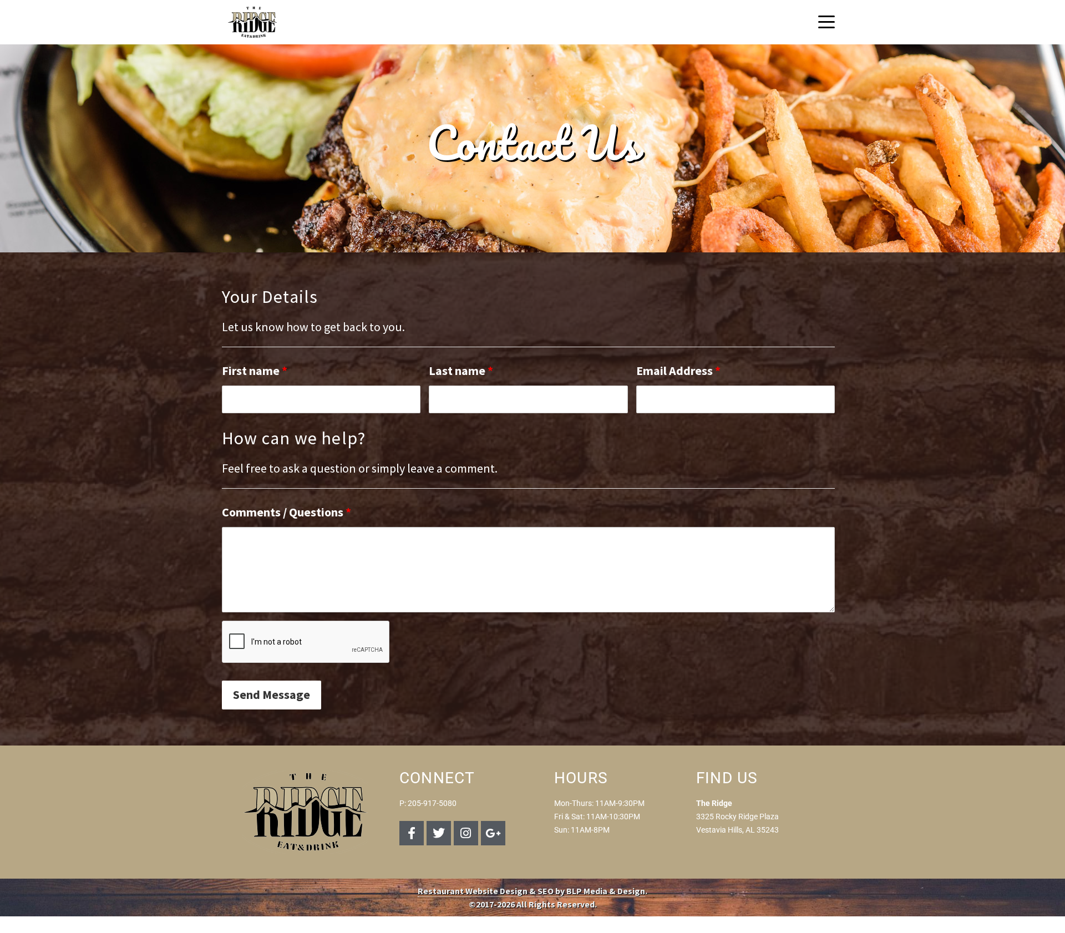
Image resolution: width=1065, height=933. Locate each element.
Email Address (678, 370)
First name (254, 370)
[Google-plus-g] (493, 833)
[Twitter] (439, 833)
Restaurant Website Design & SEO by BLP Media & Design (531, 890)
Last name (461, 370)
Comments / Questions (286, 512)
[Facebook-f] (411, 833)
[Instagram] (466, 833)
